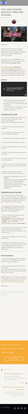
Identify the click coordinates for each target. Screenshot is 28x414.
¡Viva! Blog (3, 407)
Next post (22, 382)
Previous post (7, 369)
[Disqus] (14, 317)
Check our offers (14, 358)
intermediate (5, 68)
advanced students (16, 68)
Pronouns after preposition (13, 374)
